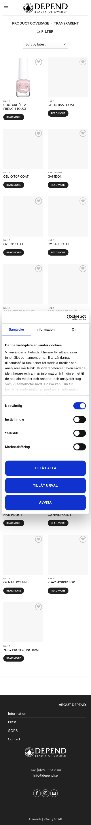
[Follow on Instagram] (45, 793)
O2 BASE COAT (58, 244)
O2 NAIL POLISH (59, 514)
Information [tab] (45, 329)
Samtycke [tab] (16, 329)
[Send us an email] (54, 793)
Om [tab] (74, 329)
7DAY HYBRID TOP (61, 582)
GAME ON (55, 176)
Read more (13, 117)
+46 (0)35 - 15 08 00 (45, 770)
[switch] (79, 419)
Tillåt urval (45, 485)
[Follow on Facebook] (37, 793)
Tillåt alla (46, 468)
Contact (14, 739)
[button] (6, 7)
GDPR (13, 730)
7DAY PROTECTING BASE (21, 650)
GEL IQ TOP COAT (15, 176)
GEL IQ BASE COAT (61, 105)
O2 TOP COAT (13, 244)
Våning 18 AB (53, 819)
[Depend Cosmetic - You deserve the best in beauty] (45, 8)
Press (12, 722)
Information (17, 713)
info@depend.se (45, 775)
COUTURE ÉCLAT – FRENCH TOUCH (16, 107)
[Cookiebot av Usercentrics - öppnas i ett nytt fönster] (66, 317)
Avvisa (45, 502)
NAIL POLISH (12, 514)
